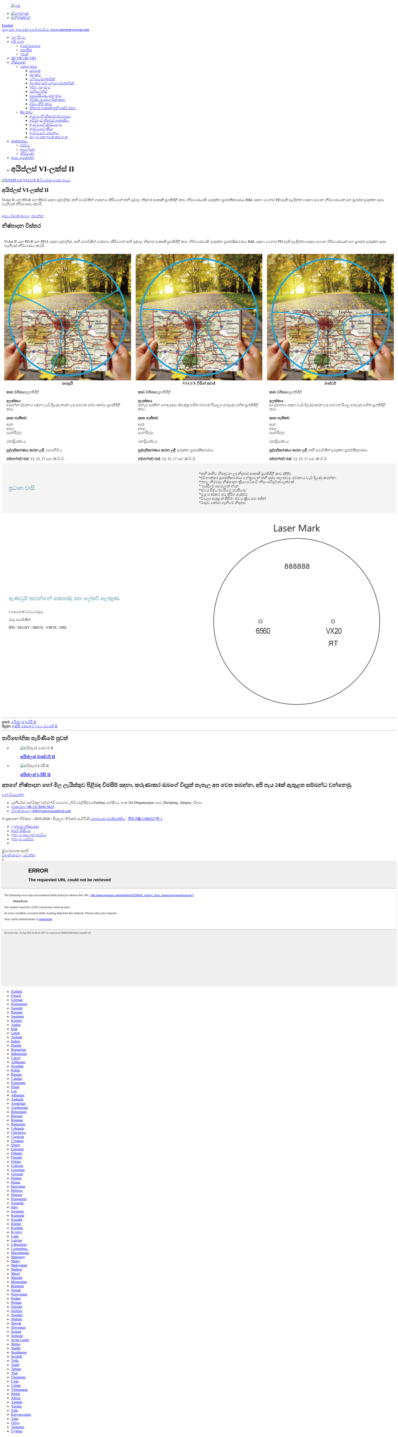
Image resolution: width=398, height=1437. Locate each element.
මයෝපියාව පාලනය (45, 95)
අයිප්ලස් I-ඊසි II (23, 722)
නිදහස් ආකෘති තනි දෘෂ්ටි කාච (52, 108)
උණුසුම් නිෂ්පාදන (25, 827)
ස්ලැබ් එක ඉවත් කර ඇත (48, 137)
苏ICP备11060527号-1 (145, 819)
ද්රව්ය (25, 145)
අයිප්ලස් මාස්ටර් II (37, 756)
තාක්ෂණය (19, 141)
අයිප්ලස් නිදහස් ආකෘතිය (49, 120)
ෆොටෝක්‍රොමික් (42, 79)
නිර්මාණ (27, 154)
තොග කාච (28, 66)
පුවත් (24, 54)
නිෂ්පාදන (18, 62)
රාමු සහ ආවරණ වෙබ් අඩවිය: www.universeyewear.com (45, 30)
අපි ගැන (17, 42)
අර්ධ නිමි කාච (40, 104)
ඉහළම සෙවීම (22, 839)
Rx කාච (26, 112)
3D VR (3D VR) (23, 58)
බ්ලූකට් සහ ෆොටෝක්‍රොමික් (51, 83)
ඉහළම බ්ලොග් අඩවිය (28, 835)
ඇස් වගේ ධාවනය (44, 133)
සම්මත (35, 71)
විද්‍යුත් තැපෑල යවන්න (18, 855)
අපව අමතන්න (22, 158)
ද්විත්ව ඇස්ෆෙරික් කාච (47, 100)
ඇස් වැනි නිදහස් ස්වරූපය (50, 116)
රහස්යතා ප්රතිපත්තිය (108, 819)
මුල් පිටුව (18, 37)
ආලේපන (27, 149)
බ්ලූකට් (35, 75)
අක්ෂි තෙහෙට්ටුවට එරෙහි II (34, 726)
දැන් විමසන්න (13, 795)
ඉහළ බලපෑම (39, 87)
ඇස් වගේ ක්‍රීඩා (41, 129)
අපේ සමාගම (30, 46)
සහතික (26, 50)
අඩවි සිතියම (21, 831)
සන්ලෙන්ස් (38, 91)
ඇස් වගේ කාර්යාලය (45, 124)
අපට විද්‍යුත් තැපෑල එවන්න (23, 216)
